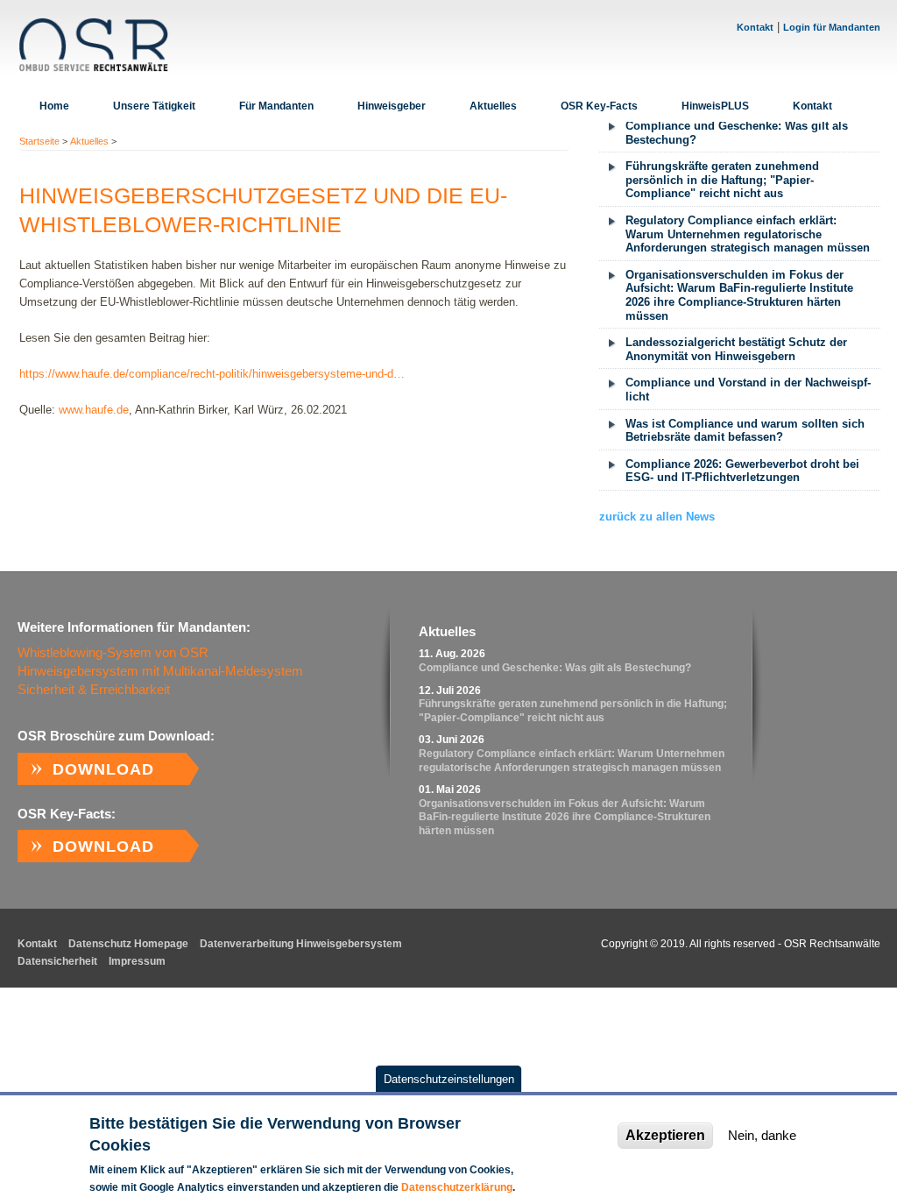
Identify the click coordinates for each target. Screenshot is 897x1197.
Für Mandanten (276, 106)
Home (54, 106)
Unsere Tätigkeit (154, 106)
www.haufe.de (94, 409)
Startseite (39, 141)
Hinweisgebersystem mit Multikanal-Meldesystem (160, 670)
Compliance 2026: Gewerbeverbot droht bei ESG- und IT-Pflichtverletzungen (742, 471)
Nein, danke (762, 1135)
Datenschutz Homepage (128, 944)
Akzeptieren (665, 1135)
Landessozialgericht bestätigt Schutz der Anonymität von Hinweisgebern (736, 349)
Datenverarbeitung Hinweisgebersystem (301, 944)
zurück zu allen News (657, 516)
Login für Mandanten (831, 27)
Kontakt (755, 27)
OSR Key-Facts (599, 106)
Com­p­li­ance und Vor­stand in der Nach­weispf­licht (748, 389)
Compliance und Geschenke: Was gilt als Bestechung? (736, 132)
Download (103, 769)
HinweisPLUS (715, 106)
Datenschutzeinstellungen (449, 1079)
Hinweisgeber (391, 106)
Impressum (137, 961)
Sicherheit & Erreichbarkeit (94, 689)
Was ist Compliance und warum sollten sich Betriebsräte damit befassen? (745, 430)
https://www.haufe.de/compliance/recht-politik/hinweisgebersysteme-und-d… (212, 373)
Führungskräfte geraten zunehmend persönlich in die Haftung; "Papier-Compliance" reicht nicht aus (722, 179)
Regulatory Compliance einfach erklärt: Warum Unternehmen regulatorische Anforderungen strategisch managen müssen (747, 234)
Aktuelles (493, 106)
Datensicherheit (57, 961)
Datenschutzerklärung (456, 1187)
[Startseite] (93, 45)
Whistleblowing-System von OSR (113, 652)
